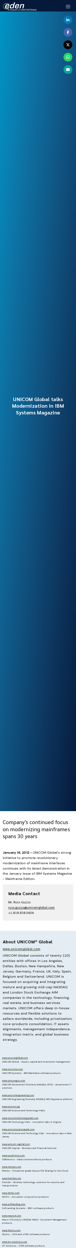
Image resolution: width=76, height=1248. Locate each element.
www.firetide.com (11, 1178)
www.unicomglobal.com (21, 949)
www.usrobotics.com (13, 1155)
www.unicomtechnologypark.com (20, 1118)
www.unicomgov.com (13, 1080)
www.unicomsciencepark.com (18, 1129)
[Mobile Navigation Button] (68, 6)
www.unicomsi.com (12, 1069)
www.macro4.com (11, 1215)
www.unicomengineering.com (18, 1095)
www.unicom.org (11, 1106)
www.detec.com (11, 1192)
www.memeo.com (11, 1166)
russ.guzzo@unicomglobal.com (31, 907)
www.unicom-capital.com (16, 1144)
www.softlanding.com (13, 1204)
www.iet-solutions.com (14, 1241)
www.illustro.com (11, 1230)
